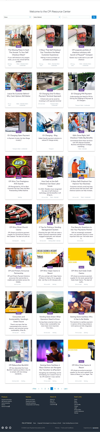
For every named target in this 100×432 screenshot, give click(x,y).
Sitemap (76, 413)
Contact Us (53, 402)
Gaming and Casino (30, 401)
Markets (28, 397)
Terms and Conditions (67, 427)
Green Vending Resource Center (70, 423)
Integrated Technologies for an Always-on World (49, 423)
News (75, 401)
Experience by (88, 428)
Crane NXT (52, 404)
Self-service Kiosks (30, 399)
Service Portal (5, 406)
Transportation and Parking (32, 404)
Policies (57, 427)
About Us (52, 399)
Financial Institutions (31, 403)
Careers (76, 406)
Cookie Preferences (79, 411)
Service (3, 404)
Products (4, 397)
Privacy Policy (77, 409)
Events (76, 402)
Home (75, 399)
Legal (75, 408)
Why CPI (52, 401)
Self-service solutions (7, 401)
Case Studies (77, 404)
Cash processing (6, 403)
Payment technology (7, 399)
